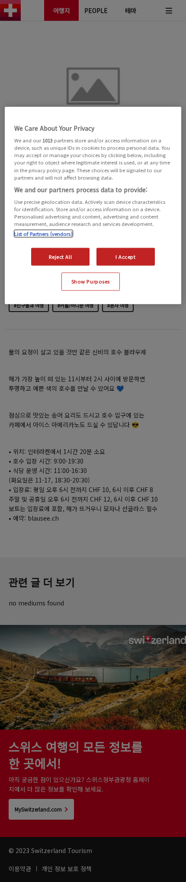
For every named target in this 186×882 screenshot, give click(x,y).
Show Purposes (90, 281)
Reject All (60, 256)
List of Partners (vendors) (43, 233)
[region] (93, 205)
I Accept (125, 256)
